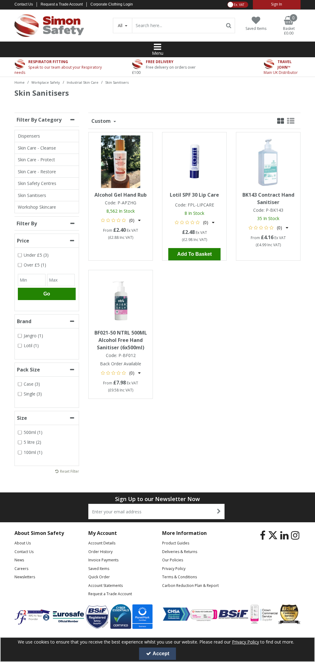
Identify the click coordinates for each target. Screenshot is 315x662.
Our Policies (172, 560)
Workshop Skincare (37, 207)
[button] (121, 220)
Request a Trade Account (62, 4)
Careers (21, 568)
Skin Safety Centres (37, 183)
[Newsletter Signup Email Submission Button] (219, 511)
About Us (22, 543)
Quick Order (99, 577)
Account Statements (105, 585)
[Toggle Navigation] (157, 46)
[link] (262, 535)
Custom (101, 121)
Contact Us (23, 4)
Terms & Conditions (179, 577)
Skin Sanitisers (32, 195)
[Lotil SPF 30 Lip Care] (194, 161)
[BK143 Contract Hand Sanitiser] (268, 161)
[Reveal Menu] (157, 47)
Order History (100, 551)
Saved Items (98, 568)
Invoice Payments (103, 560)
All (121, 25)
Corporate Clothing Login (111, 4)
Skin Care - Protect (36, 159)
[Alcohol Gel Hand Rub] (120, 161)
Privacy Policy (173, 568)
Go (46, 293)
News (19, 560)
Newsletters (24, 577)
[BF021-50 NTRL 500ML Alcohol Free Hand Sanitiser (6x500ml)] (120, 299)
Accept (161, 653)
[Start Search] (229, 25)
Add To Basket (194, 254)
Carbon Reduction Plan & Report (190, 585)
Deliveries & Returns (179, 551)
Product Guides (175, 543)
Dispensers (29, 136)
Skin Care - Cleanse (37, 148)
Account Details (101, 543)
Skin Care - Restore (37, 172)
